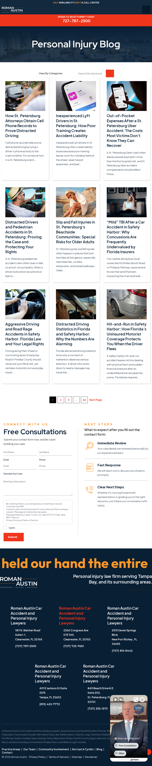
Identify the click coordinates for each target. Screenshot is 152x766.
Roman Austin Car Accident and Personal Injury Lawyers (26, 615)
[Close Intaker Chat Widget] (142, 699)
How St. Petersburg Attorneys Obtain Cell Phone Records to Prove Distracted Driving (24, 125)
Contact (7, 752)
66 (84, 399)
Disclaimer (91, 756)
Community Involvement (53, 749)
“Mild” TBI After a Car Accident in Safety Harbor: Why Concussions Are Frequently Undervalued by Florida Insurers (126, 237)
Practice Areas (11, 749)
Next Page (95, 399)
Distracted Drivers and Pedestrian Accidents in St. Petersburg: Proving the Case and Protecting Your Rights (23, 237)
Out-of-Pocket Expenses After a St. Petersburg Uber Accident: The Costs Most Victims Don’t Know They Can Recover (125, 130)
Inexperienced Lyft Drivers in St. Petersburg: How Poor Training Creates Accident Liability (76, 125)
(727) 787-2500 (25, 646)
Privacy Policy (12, 520)
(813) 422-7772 (49, 704)
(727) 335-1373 (98, 708)
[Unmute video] (115, 699)
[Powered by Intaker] (134, 760)
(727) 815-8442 (122, 650)
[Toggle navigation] (146, 10)
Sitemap (77, 756)
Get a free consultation (136, 589)
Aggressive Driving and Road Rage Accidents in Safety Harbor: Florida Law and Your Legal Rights (24, 334)
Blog (99, 749)
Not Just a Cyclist (83, 749)
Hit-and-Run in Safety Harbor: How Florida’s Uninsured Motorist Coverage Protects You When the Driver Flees (127, 336)
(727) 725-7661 (73, 646)
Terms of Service (30, 520)
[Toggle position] (136, 699)
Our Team (29, 749)
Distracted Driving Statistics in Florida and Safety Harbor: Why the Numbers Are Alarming (75, 334)
